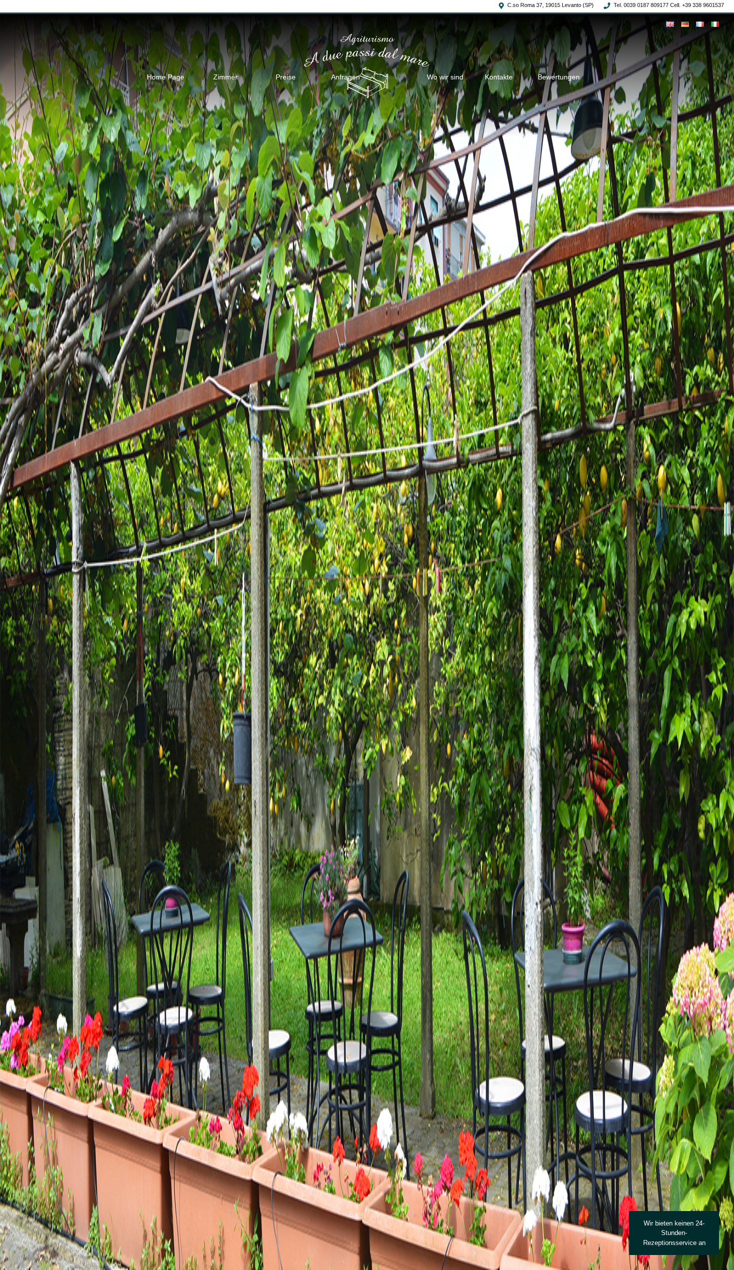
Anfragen (345, 77)
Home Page (165, 77)
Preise (286, 77)
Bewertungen (559, 77)
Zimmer (225, 77)
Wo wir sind (445, 77)
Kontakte (499, 77)
